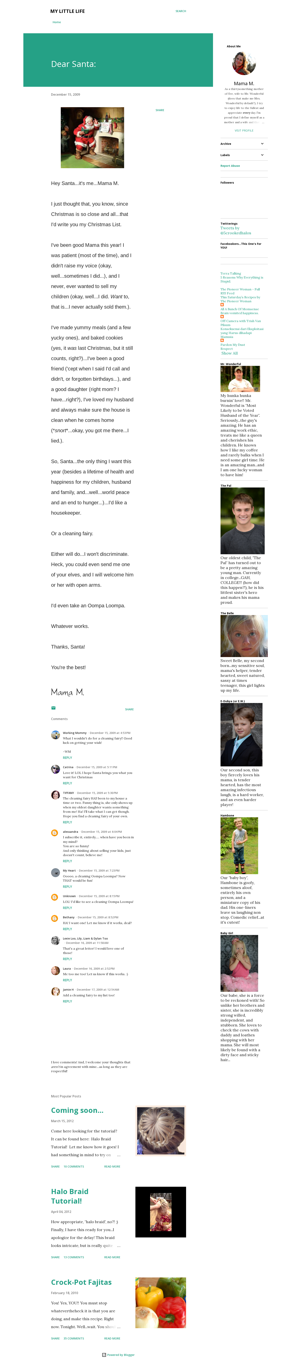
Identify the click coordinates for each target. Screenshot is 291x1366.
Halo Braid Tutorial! (69, 1196)
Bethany (69, 917)
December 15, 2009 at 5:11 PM (97, 767)
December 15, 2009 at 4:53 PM (110, 733)
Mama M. (244, 83)
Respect (227, 349)
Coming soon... (77, 1110)
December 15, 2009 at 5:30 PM (97, 793)
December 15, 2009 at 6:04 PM (101, 832)
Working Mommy (75, 733)
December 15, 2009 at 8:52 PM (98, 917)
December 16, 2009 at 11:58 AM (87, 943)
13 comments (74, 1257)
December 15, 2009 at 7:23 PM (99, 870)
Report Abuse (230, 166)
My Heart (69, 870)
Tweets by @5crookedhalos (236, 230)
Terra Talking (231, 273)
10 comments (74, 1166)
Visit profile (244, 130)
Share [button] (160, 110)
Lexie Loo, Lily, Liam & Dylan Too (85, 938)
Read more (112, 1166)
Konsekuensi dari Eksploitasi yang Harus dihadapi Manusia (242, 333)
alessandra (70, 832)
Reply (67, 757)
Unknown (69, 896)
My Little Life (67, 11)
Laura (67, 968)
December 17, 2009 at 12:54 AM (98, 989)
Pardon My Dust (233, 345)
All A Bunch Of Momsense (240, 309)
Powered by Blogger (121, 1355)
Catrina (68, 767)
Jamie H (68, 989)
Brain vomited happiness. (240, 313)
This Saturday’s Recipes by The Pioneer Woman (240, 299)
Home (57, 22)
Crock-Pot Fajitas (81, 1282)
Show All (230, 353)
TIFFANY (68, 793)
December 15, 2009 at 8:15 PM (99, 896)
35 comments (74, 1338)
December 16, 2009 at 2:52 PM (94, 968)
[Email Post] (53, 709)
